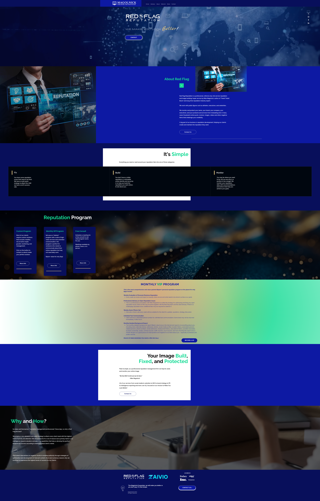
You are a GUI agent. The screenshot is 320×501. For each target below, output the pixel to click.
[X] (309, 14)
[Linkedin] (309, 23)
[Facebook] (309, 20)
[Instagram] (309, 17)
